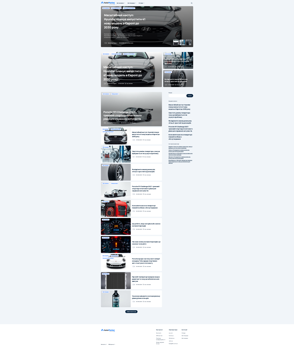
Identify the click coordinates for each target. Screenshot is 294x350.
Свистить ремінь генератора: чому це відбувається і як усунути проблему (179, 115)
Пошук (170, 92)
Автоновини (106, 54)
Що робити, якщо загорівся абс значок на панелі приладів (181, 154)
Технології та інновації (129, 54)
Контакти (103, 344)
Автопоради (106, 8)
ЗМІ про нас (111, 344)
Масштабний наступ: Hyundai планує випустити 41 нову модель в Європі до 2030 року (179, 107)
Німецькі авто (115, 94)
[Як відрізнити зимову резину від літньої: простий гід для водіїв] (178, 78)
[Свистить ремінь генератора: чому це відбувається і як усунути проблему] (147, 26)
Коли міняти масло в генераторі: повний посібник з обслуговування (180, 137)
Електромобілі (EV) (116, 54)
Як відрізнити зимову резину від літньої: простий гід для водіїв (180, 122)
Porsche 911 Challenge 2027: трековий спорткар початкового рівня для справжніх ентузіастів (181, 129)
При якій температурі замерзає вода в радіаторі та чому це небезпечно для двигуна (180, 162)
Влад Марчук (172, 160)
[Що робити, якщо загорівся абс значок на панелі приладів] (116, 226)
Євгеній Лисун (172, 153)
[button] (191, 3)
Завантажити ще (131, 311)
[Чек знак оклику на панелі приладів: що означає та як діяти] (116, 244)
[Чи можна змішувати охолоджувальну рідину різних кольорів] (116, 298)
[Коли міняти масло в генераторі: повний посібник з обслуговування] (116, 208)
